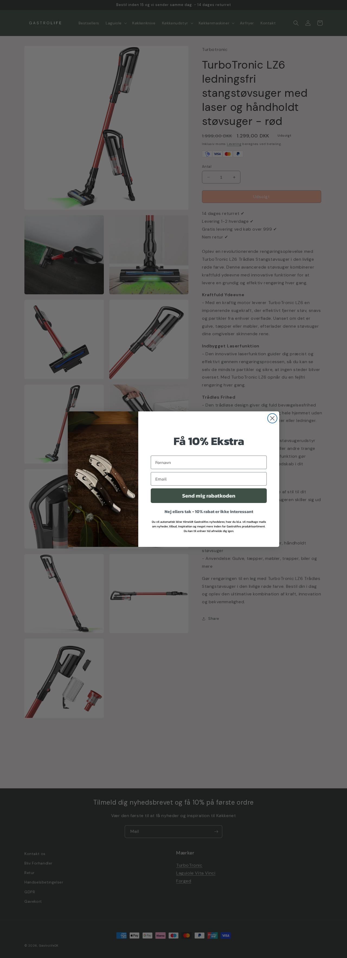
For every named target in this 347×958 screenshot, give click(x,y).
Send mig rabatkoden (208, 496)
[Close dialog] (272, 418)
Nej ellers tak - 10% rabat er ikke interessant (209, 511)
